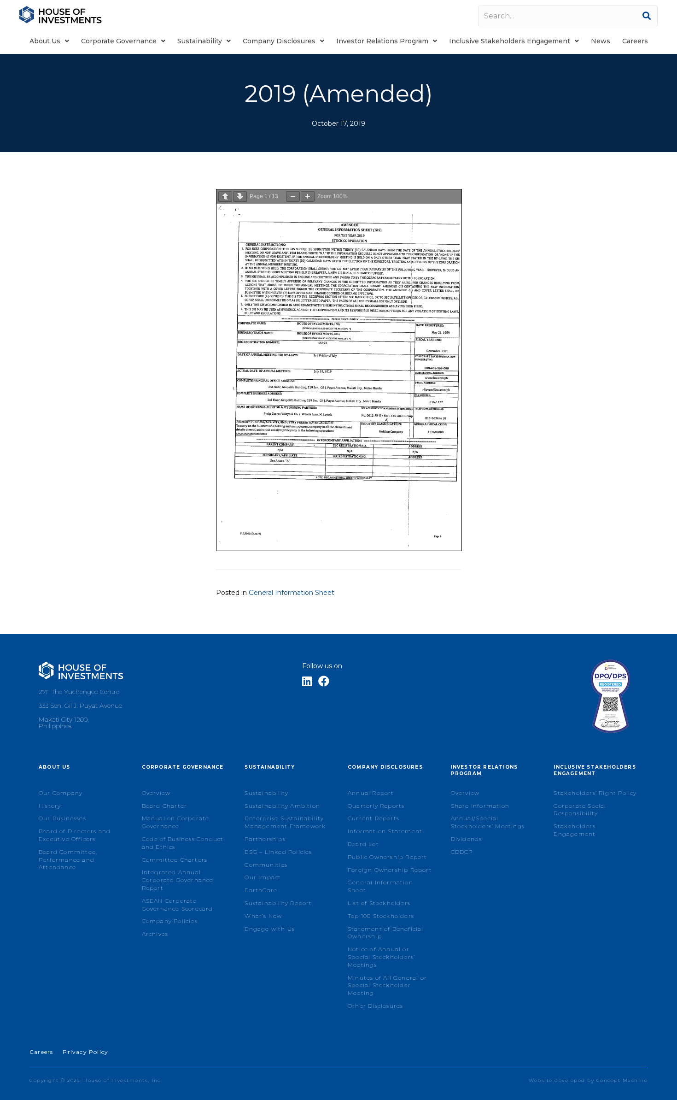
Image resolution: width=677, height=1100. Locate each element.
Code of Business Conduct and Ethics (183, 842)
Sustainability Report (278, 903)
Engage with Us (270, 928)
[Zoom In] (308, 196)
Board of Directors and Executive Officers (75, 835)
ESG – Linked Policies (278, 851)
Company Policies (170, 921)
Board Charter (164, 805)
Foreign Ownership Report (390, 869)
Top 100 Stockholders (381, 915)
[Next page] (240, 196)
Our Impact (263, 877)
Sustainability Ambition (282, 805)
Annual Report (371, 792)
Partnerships (265, 838)
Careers (41, 1051)
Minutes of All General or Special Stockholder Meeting (387, 985)
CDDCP (462, 851)
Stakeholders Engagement (574, 830)
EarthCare (261, 890)
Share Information (480, 805)
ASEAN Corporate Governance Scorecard (177, 904)
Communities (266, 864)
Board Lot (363, 844)
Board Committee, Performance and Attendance (68, 859)
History (50, 805)
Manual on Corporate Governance (176, 822)
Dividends (466, 838)
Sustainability (266, 792)
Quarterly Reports (376, 805)
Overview (156, 792)
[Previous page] (225, 196)
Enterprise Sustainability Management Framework (285, 822)
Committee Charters (175, 859)
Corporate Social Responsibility (580, 809)
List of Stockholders (379, 903)
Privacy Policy (85, 1051)
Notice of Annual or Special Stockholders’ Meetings (381, 957)
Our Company (60, 792)
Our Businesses (62, 818)
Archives (155, 933)
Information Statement (385, 831)
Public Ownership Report (387, 856)
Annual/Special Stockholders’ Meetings (488, 822)
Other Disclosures (375, 1005)
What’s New (263, 915)
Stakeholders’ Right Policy (595, 792)
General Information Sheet (291, 592)
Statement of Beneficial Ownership (386, 932)
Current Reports (373, 818)
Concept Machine (622, 1080)
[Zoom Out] (293, 196)
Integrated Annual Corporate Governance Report (178, 880)
